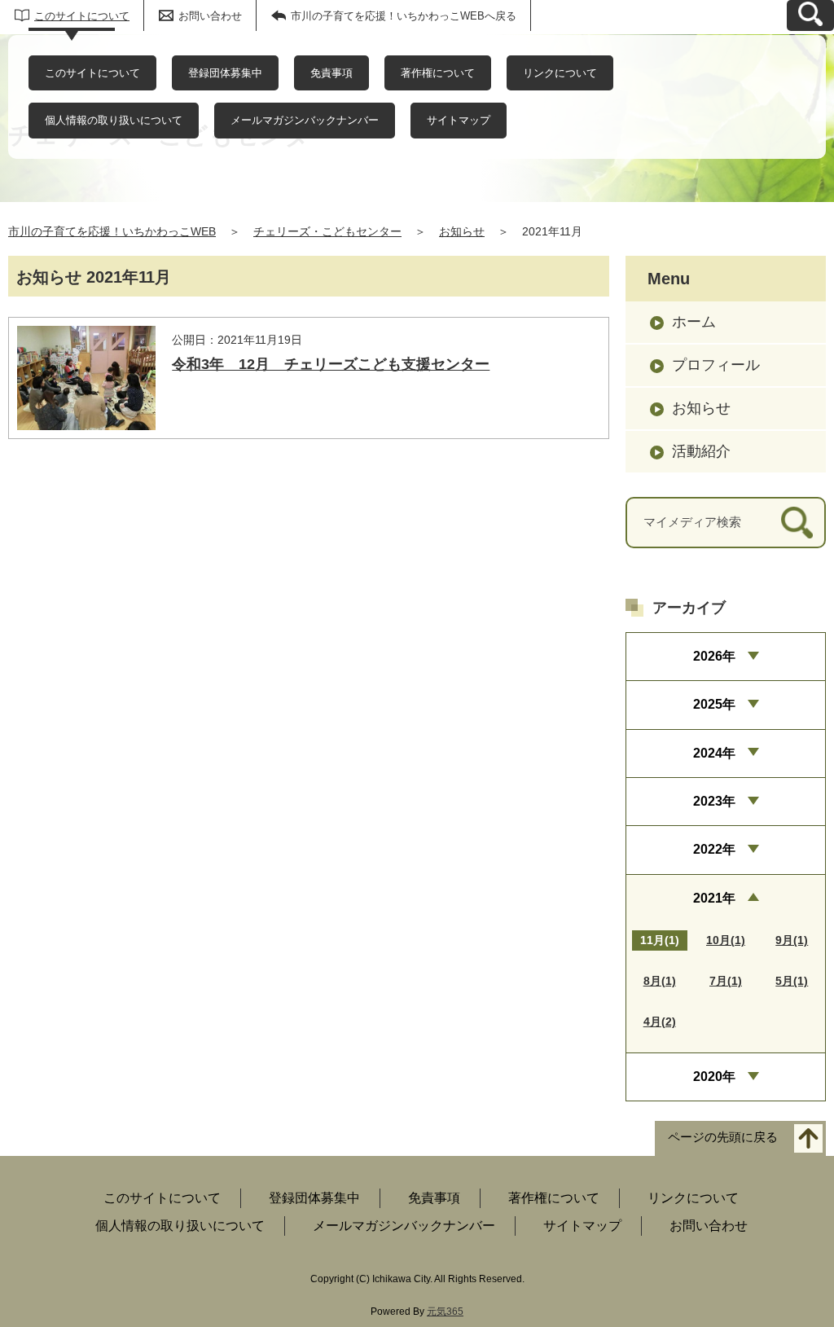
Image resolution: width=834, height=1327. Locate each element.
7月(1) (725, 980)
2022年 (714, 849)
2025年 (714, 704)
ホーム (694, 322)
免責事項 (331, 73)
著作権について (438, 73)
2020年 (714, 1076)
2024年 (714, 753)
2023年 (714, 801)
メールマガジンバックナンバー (304, 120)
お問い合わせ (210, 16)
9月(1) (791, 940)
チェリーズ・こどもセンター (327, 231)
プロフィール (716, 365)
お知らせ (462, 231)
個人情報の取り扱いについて (113, 120)
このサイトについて (81, 16)
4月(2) (659, 1021)
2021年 (714, 898)
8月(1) (659, 980)
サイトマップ (458, 120)
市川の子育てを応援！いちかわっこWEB (112, 231)
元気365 (445, 1311)
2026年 (714, 656)
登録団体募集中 (225, 73)
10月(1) (725, 940)
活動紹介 (701, 451)
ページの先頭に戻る (723, 1138)
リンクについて (560, 73)
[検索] (797, 523)
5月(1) (791, 980)
